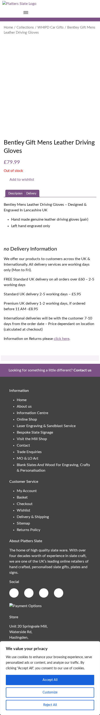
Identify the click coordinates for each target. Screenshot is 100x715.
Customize (50, 692)
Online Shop (27, 419)
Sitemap (23, 523)
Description (15, 193)
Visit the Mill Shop (32, 439)
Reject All (50, 705)
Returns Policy (28, 530)
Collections (25, 27)
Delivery (31, 193)
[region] (50, 678)
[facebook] (14, 593)
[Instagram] (43, 593)
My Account (27, 491)
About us (24, 406)
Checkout (25, 504)
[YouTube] (58, 593)
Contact (23, 445)
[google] (28, 593)
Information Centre (32, 413)
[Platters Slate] (19, 4)
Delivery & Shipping (33, 517)
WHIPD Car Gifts (50, 27)
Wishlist (23, 510)
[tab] (15, 193)
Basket (22, 497)
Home (8, 27)
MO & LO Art (27, 458)
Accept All (50, 680)
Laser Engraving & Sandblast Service (46, 426)
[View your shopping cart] (74, 12)
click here (61, 339)
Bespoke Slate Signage (35, 432)
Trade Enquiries (29, 452)
